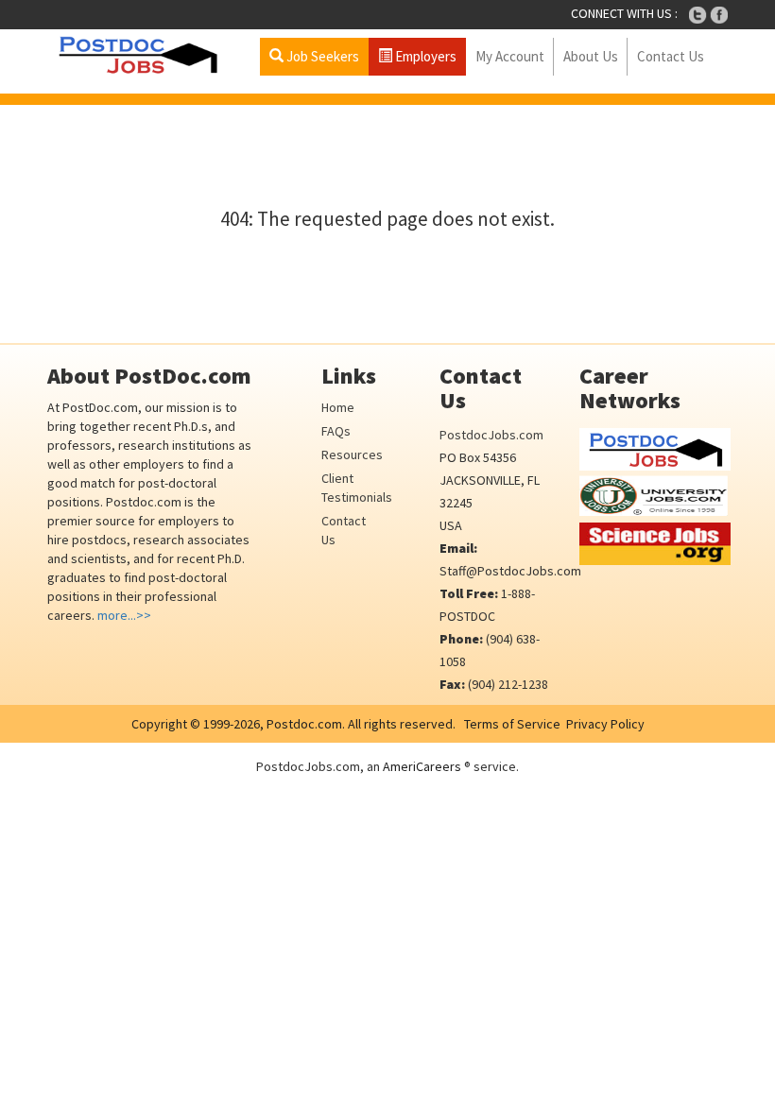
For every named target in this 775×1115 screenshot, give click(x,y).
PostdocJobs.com (491, 434)
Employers (424, 56)
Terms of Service (512, 723)
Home (337, 407)
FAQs (336, 430)
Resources (352, 454)
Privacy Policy (605, 723)
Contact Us (670, 56)
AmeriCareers (422, 766)
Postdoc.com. (304, 723)
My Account (509, 56)
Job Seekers (321, 56)
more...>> (124, 615)
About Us (590, 56)
